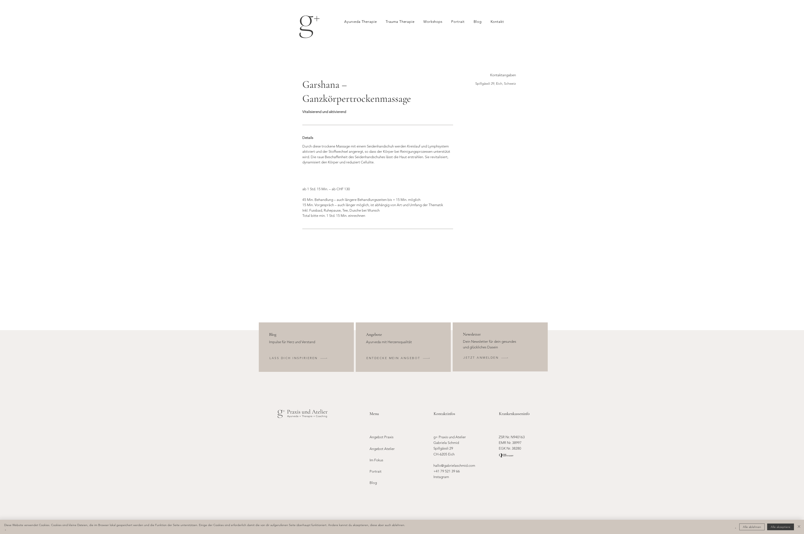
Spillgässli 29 (443, 448)
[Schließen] (798, 527)
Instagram (441, 477)
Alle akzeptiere (780, 527)
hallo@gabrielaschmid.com (454, 465)
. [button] (735, 527)
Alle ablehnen (752, 527)
